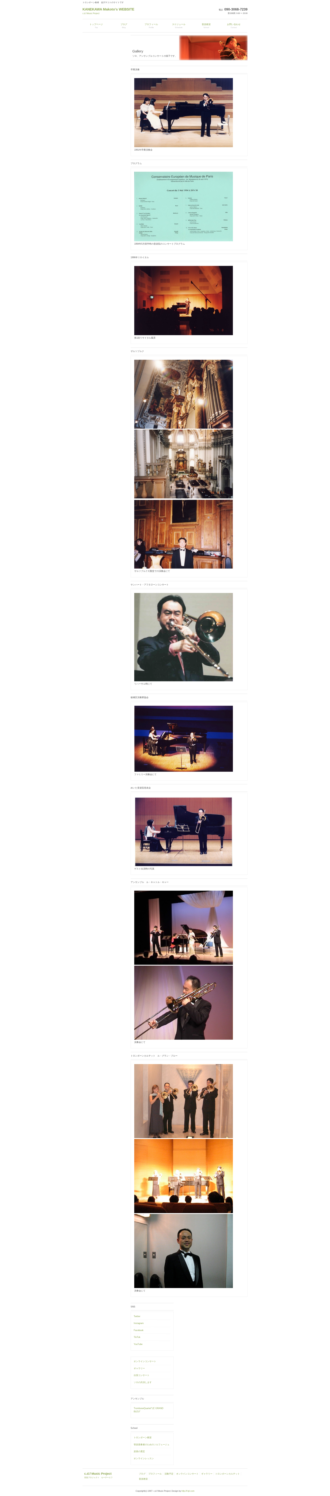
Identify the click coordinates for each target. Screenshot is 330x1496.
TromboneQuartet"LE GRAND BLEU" (148, 1410)
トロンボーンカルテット (227, 1473)
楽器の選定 (139, 1451)
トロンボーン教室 (143, 1437)
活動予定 (168, 1473)
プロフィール (155, 1473)
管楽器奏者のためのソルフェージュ (151, 1444)
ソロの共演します (143, 1382)
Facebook (139, 1330)
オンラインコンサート (145, 1361)
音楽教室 (143, 1479)
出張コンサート (141, 1375)
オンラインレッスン (144, 1458)
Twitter (137, 1316)
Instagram (139, 1323)
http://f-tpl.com (188, 1491)
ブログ (142, 1473)
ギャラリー (139, 1368)
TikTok (137, 1337)
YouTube (138, 1344)
